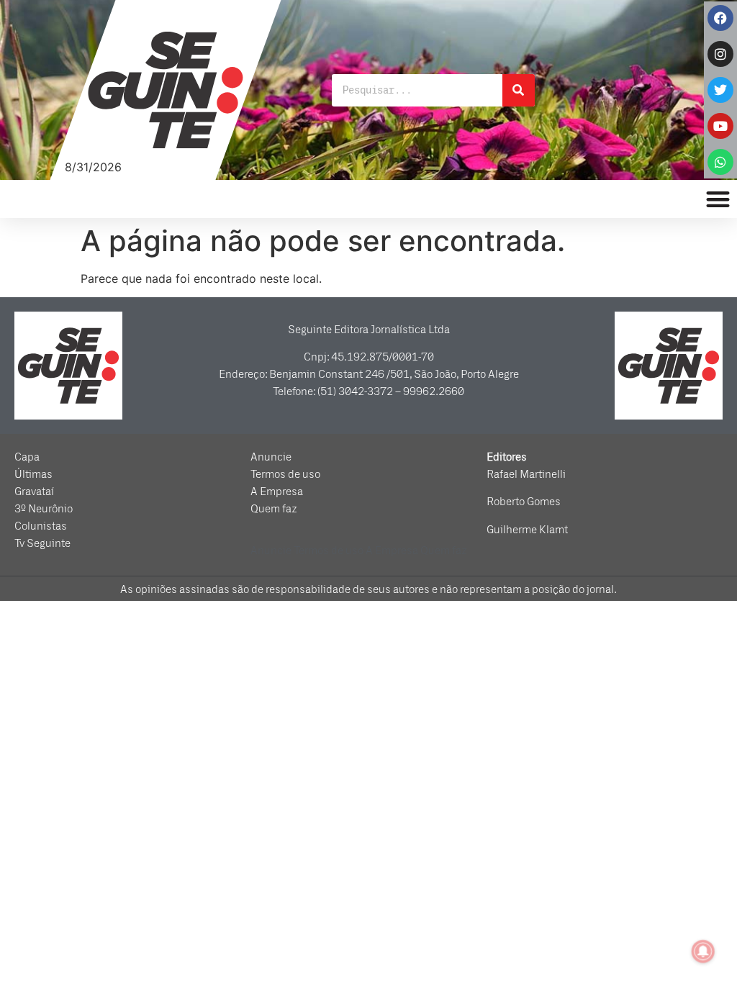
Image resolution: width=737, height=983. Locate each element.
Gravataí (34, 491)
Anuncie (270, 456)
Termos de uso (285, 474)
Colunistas (40, 526)
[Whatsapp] (720, 162)
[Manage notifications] (703, 951)
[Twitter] (720, 90)
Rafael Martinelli (526, 474)
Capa (27, 456)
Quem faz (273, 508)
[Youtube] (720, 126)
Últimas (33, 474)
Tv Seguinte (42, 543)
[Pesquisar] (518, 90)
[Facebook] (720, 18)
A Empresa (276, 491)
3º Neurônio (43, 508)
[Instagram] (720, 54)
